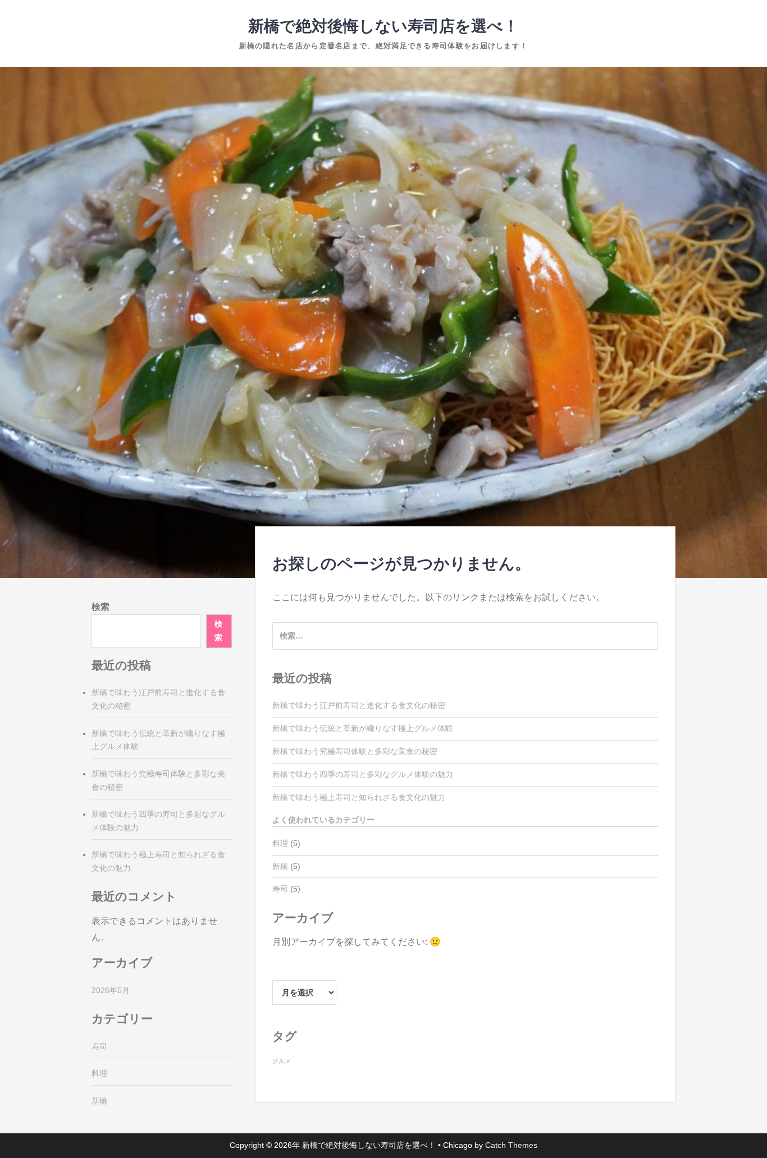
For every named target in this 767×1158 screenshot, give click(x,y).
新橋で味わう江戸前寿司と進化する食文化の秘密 (358, 705)
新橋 (280, 866)
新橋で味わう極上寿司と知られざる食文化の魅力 (358, 797)
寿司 (280, 888)
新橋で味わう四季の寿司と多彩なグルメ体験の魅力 (362, 774)
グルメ (281, 1061)
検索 (100, 607)
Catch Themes (511, 1145)
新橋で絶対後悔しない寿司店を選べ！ (383, 26)
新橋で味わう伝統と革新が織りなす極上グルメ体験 (362, 728)
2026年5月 (111, 990)
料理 (280, 843)
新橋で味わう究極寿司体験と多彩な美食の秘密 (354, 751)
